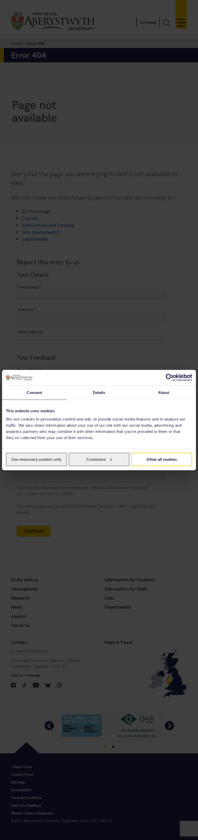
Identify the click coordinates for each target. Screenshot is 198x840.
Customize (96, 459)
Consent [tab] (34, 392)
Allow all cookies (161, 459)
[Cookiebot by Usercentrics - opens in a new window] (169, 378)
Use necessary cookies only (36, 459)
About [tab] (163, 392)
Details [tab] (99, 392)
